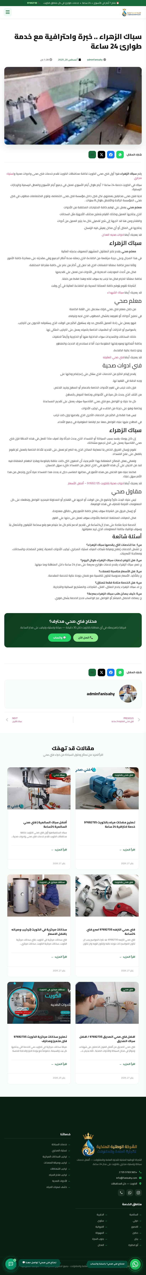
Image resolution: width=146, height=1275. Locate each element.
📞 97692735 (33, 3)
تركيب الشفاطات (58, 1168)
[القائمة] (8, 12)
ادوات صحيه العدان (113, 234)
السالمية (133, 1214)
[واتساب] (120, 154)
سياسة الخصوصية (30, 1266)
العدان (101, 1245)
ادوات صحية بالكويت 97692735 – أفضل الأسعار (96, 483)
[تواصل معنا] (10, 1264)
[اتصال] (121, 1192)
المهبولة (99, 1233)
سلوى (100, 1220)
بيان (136, 1239)
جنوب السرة (98, 1239)
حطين (135, 1233)
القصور (134, 1226)
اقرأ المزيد (129, 849)
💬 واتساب (59, 637)
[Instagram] (138, 1192)
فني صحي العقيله (113, 357)
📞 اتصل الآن (85, 637)
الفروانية (99, 1226)
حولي (135, 1220)
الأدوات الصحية (59, 1181)
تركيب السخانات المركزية (55, 1156)
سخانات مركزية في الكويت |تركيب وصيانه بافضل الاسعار (39, 931)
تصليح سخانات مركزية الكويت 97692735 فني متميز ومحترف (40, 1038)
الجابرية (100, 1214)
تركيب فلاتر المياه (58, 1175)
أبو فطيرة (133, 1245)
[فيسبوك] (110, 154)
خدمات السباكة (59, 1144)
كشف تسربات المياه (56, 1187)
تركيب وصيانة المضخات (55, 1162)
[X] (101, 154)
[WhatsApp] (129, 1192)
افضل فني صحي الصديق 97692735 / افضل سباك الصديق (107, 1038)
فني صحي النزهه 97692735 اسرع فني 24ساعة (111, 931)
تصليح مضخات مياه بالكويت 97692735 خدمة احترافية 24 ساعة (109, 824)
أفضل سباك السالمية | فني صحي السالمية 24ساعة (45, 824)
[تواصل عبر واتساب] (135, 1264)
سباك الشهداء (115, 292)
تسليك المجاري (59, 1150)
